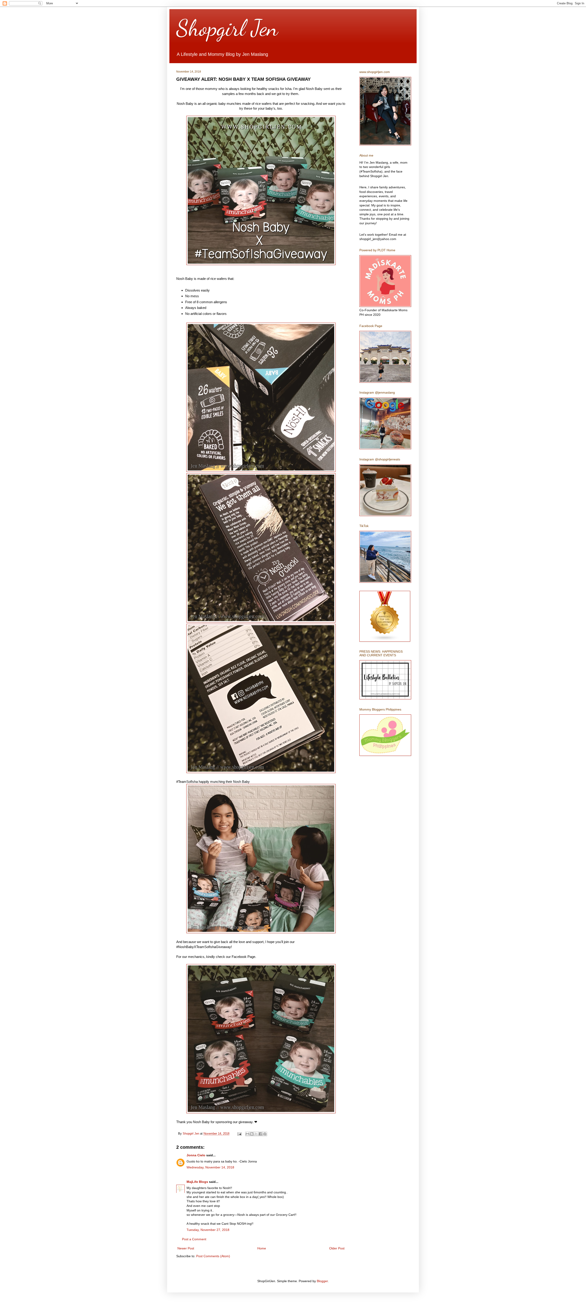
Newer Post (185, 1248)
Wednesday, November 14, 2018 (210, 1167)
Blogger (322, 1281)
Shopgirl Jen (227, 28)
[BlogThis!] (252, 1134)
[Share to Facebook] (260, 1134)
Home (261, 1248)
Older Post (337, 1248)
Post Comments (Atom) (213, 1256)
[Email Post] (239, 1133)
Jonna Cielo (196, 1155)
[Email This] (247, 1134)
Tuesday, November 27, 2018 (208, 1230)
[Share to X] (256, 1134)
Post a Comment (194, 1239)
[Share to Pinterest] (265, 1134)
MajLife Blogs (197, 1182)
